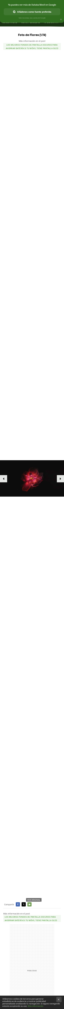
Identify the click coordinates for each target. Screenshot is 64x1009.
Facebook (18, 904)
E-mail (29, 904)
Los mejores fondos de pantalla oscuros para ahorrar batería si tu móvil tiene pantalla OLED (32, 46)
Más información (35, 1005)
